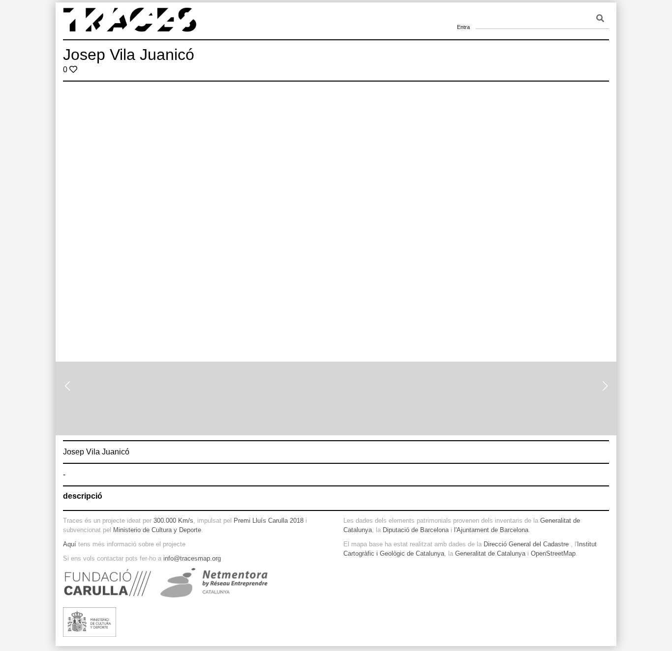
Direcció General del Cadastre (526, 544)
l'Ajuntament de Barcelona (491, 530)
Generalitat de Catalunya (490, 553)
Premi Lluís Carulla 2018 (269, 520)
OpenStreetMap (553, 553)
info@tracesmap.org (192, 558)
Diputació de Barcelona (416, 530)
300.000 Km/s (173, 520)
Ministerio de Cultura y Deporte (157, 530)
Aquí (69, 544)
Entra (463, 14)
